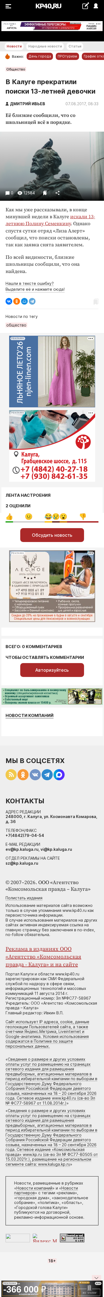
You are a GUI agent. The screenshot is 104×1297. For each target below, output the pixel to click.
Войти (95, 6)
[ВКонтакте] (9, 301)
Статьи (75, 46)
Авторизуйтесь (52, 670)
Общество (15, 69)
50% (28, 516)
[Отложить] (45, 192)
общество (16, 325)
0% (9, 516)
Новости (14, 46)
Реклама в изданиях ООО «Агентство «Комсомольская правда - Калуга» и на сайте (43, 957)
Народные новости (45, 46)
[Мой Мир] (24, 301)
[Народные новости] (85, 5)
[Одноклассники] (16, 301)
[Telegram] (32, 301)
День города (40, 56)
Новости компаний (30, 715)
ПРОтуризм (67, 56)
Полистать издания (24, 897)
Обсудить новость (52, 535)
